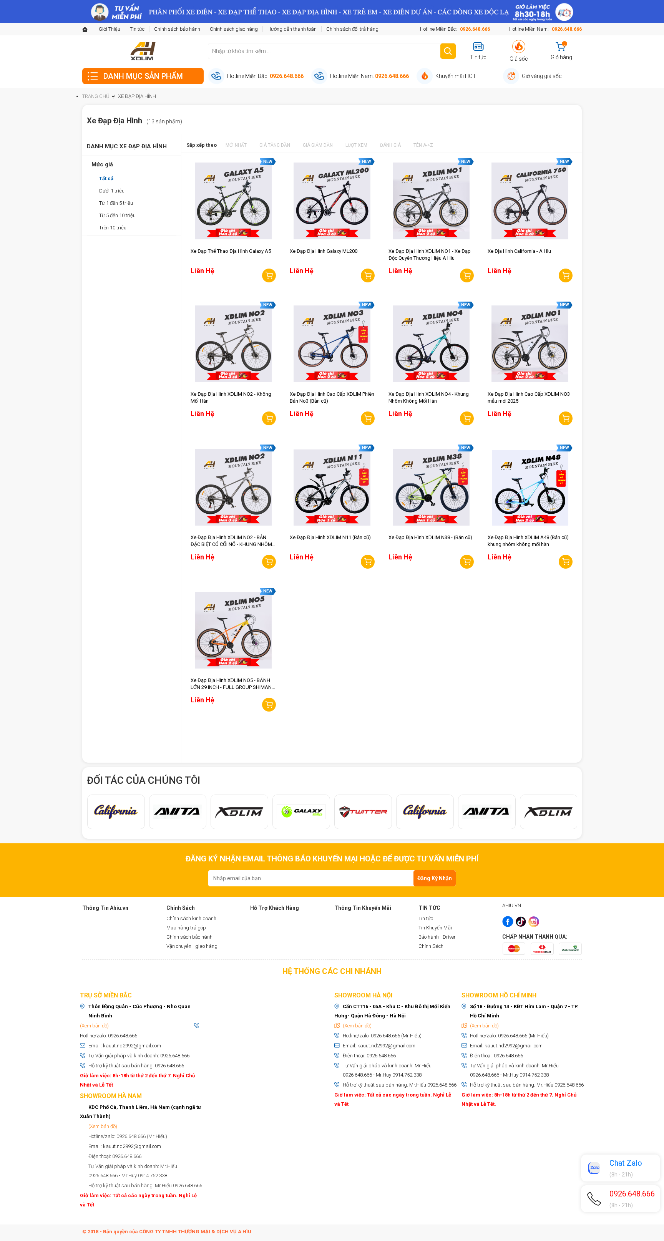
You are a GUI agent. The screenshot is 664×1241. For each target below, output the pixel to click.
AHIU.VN (511, 905)
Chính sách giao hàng (234, 29)
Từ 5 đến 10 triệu (117, 215)
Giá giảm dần (318, 145)
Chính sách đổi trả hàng (352, 29)
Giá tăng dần (274, 145)
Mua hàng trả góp (186, 928)
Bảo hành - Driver (437, 937)
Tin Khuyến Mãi (435, 928)
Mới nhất (236, 145)
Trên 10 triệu (112, 228)
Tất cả (106, 178)
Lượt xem (356, 145)
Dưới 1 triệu (111, 191)
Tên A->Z (423, 145)
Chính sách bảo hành (177, 29)
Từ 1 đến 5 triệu (116, 203)
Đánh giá (390, 145)
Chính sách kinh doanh (191, 918)
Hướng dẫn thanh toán (292, 29)
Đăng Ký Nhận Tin (434, 880)
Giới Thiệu (109, 29)
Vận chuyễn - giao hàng (191, 946)
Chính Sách (430, 946)
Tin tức (137, 29)
